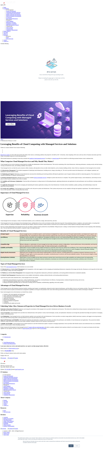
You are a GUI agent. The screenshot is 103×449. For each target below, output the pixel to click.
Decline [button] (77, 445)
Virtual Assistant (7, 424)
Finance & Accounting (8, 418)
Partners (5, 400)
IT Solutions (6, 8)
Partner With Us (6, 31)
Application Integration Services (13, 12)
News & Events (9, 38)
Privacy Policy (6, 432)
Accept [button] (71, 445)
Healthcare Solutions (8, 422)
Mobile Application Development (13, 14)
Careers (5, 40)
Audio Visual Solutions (8, 421)
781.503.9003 (43, 328)
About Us (5, 33)
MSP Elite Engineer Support (12, 25)
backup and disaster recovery (40, 177)
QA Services (9, 17)
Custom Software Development (13, 13)
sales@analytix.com (27, 328)
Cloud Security (9, 28)
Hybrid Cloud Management (9, 343)
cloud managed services (11, 266)
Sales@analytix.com (13, 348)
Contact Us (5, 41)
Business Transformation (8, 426)
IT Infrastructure (7, 337)
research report (55, 158)
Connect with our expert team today (36, 327)
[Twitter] (7, 358)
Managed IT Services (11, 22)
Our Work (5, 32)
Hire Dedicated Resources (12, 18)
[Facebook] (3, 358)
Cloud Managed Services (9, 342)
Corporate (5, 417)
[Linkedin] (10, 358)
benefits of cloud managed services (37, 158)
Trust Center (6, 434)
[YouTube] (15, 358)
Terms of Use (6, 433)
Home (4, 7)
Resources (5, 35)
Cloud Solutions (9, 21)
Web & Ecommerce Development (13, 16)
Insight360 (5, 423)
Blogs (7, 37)
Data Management (7, 419)
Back (2, 139)
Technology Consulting (11, 23)
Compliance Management (12, 30)
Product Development (11, 11)
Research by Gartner (5, 154)
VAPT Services (9, 27)
